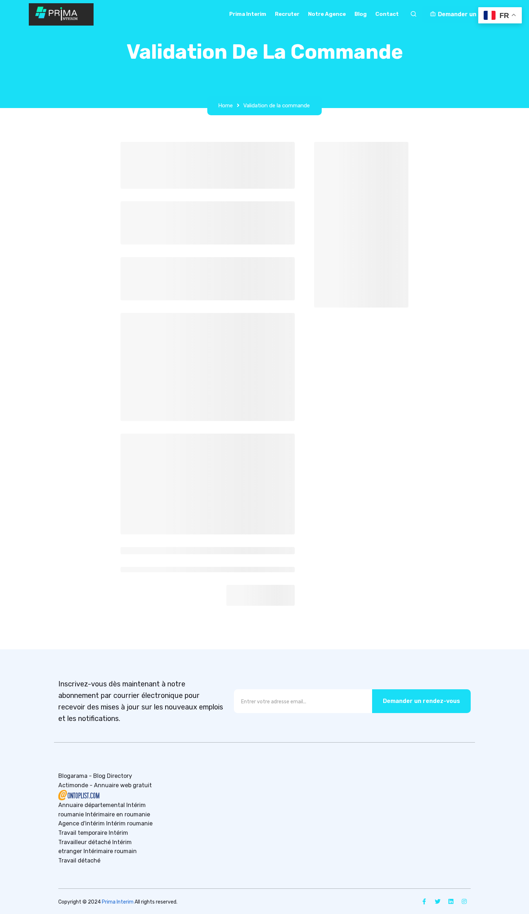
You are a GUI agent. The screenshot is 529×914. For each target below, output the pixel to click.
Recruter (287, 14)
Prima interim (247, 14)
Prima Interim (118, 902)
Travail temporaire (82, 832)
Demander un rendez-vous (421, 701)
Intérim (118, 832)
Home (225, 105)
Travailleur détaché (84, 842)
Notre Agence (327, 14)
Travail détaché (79, 860)
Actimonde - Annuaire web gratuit (105, 785)
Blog (360, 14)
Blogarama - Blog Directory (95, 775)
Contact (387, 14)
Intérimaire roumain (110, 851)
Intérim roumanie (129, 823)
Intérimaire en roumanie (117, 814)
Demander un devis (465, 14)
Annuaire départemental (91, 805)
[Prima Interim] (61, 14)
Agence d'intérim (81, 823)
